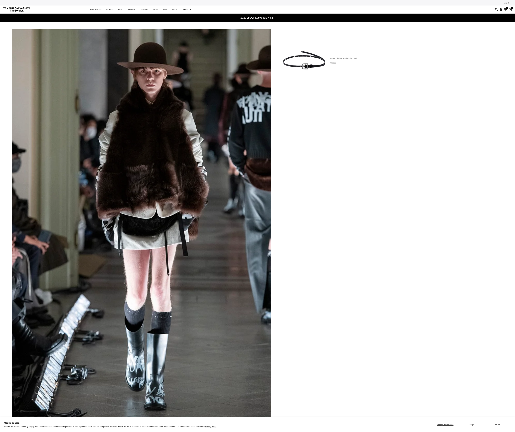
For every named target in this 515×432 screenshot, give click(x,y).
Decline (497, 424)
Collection (144, 9)
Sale (120, 9)
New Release (96, 9)
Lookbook (131, 9)
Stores (155, 9)
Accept (471, 424)
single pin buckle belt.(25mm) (343, 58)
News (165, 9)
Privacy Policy (210, 426)
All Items (109, 9)
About (174, 9)
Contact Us (186, 9)
